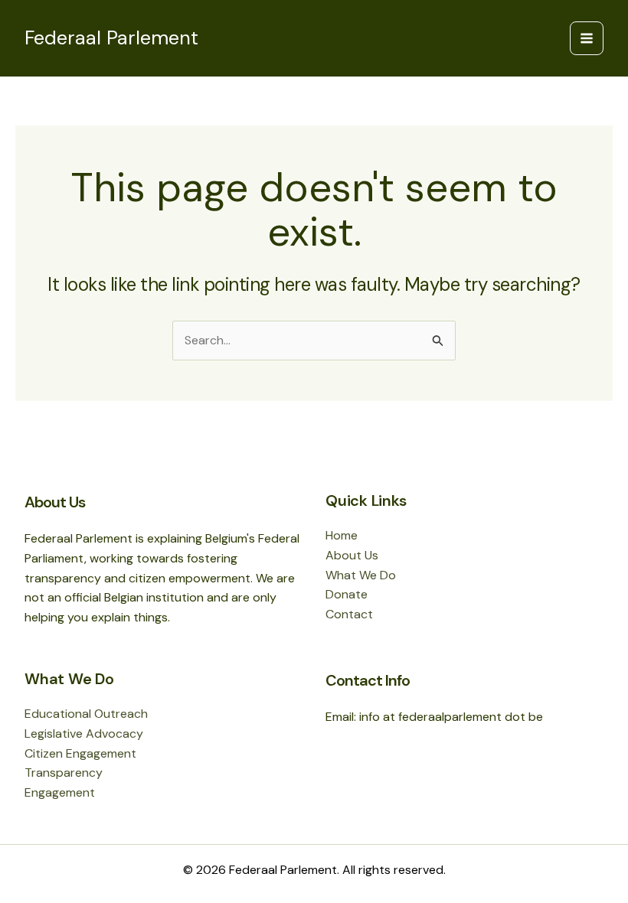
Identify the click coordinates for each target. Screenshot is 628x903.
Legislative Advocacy (84, 733)
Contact (349, 614)
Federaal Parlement (111, 38)
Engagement (60, 792)
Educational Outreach (86, 714)
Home (341, 535)
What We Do (360, 575)
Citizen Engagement (80, 753)
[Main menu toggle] (586, 38)
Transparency (64, 772)
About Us (351, 555)
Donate (346, 594)
